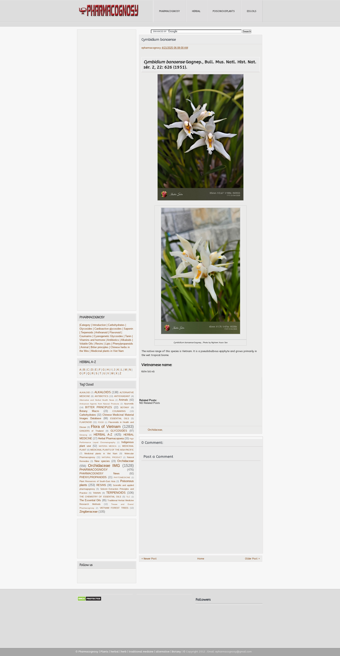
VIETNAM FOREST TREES (114, 508)
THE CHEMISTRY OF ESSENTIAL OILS (100, 496)
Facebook (90, 576)
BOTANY (124, 407)
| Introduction (99, 325)
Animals (123, 400)
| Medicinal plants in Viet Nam (107, 351)
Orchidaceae (155, 429)
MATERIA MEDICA (107, 446)
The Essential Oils (90, 500)
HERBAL (196, 11)
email (122, 576)
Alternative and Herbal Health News (96, 400)
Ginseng (83, 435)
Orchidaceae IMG (104, 465)
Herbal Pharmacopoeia (111, 438)
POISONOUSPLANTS (224, 11)
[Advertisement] (188, 385)
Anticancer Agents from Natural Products (99, 404)
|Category (84, 325)
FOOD (101, 422)
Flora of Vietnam (106, 426)
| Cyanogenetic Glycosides (107, 336)
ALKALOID (84, 392)
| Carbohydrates (116, 325)
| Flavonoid (114, 332)
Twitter (100, 576)
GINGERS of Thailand (91, 431)
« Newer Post (149, 558)
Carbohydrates (87, 414)
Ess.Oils (251, 11)
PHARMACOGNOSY (169, 11)
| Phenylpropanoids (122, 343)
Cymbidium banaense (158, 39)
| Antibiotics (112, 340)
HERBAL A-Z (103, 434)
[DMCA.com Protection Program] (89, 600)
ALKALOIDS (102, 392)
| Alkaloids (126, 340)
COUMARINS (119, 411)
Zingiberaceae (88, 511)
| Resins (98, 343)
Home (200, 558)
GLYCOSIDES (119, 430)
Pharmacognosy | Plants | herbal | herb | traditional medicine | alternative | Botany (130, 651)
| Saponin (127, 328)
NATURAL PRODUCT (112, 457)
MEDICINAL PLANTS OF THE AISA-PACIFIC (112, 450)
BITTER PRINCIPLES (98, 407)
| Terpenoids (86, 332)
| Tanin (127, 336)
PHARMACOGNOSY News (99, 473)
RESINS (101, 485)
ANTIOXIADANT (122, 396)
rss (110, 576)
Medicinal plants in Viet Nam (100, 453)
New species (102, 461)
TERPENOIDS (116, 492)
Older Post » (252, 558)
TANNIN (97, 493)
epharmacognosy (151, 47)
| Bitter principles (99, 347)
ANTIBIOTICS (101, 396)
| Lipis (107, 343)
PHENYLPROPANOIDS (93, 477)
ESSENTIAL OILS (119, 418)
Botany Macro (89, 411)
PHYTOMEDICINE (122, 477)
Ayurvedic (129, 403)
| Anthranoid (100, 332)
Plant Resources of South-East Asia (97, 481)
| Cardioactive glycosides (107, 328)
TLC (128, 497)
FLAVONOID (85, 422)
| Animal (84, 347)
